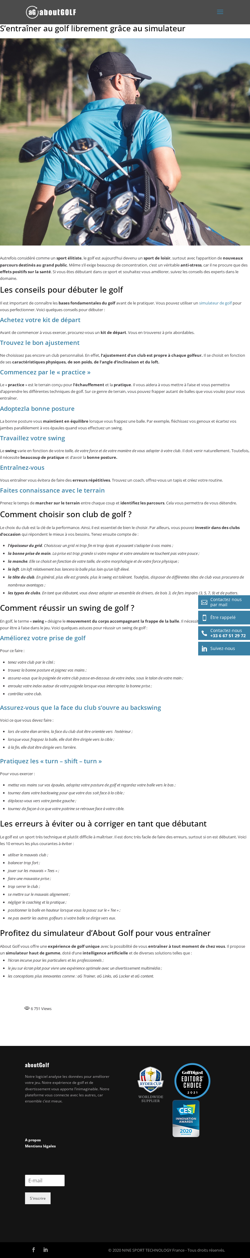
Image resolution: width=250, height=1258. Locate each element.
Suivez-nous (218, 648)
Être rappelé (218, 617)
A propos (33, 1140)
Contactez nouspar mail (221, 601)
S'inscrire (38, 1198)
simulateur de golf (215, 303)
